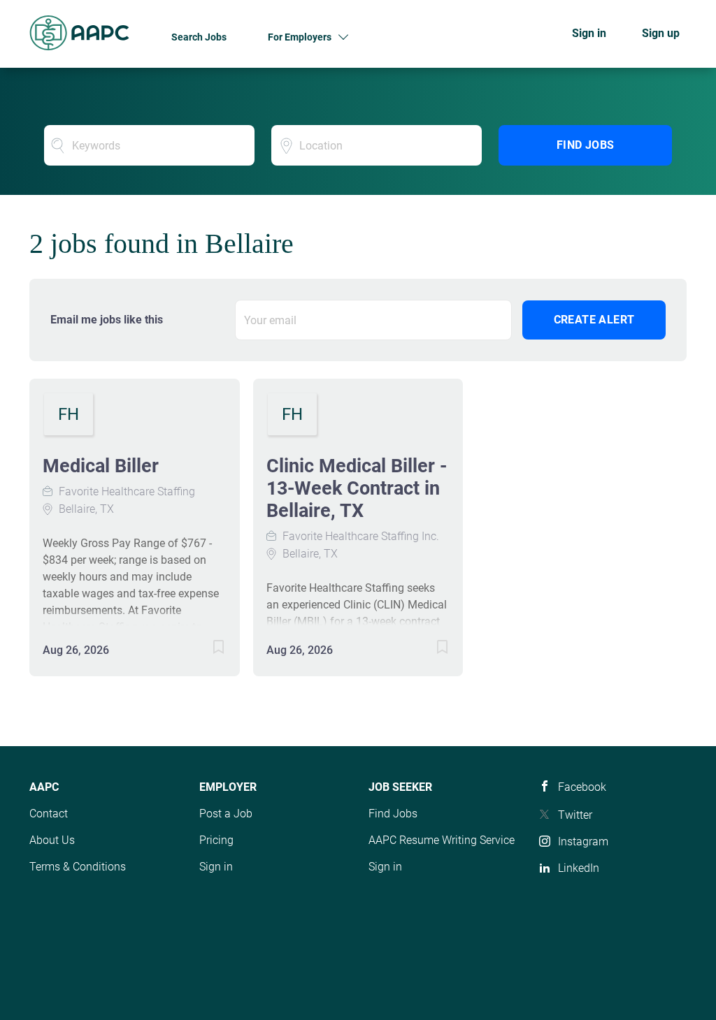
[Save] (205, 649)
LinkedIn (578, 868)
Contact (48, 813)
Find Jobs (586, 145)
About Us (52, 840)
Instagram (583, 841)
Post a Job (225, 813)
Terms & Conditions (77, 866)
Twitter (575, 815)
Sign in (589, 33)
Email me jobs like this (106, 319)
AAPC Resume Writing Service (441, 840)
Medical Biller (101, 466)
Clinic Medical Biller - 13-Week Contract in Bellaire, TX (356, 488)
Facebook (582, 787)
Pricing (216, 840)
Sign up (661, 33)
